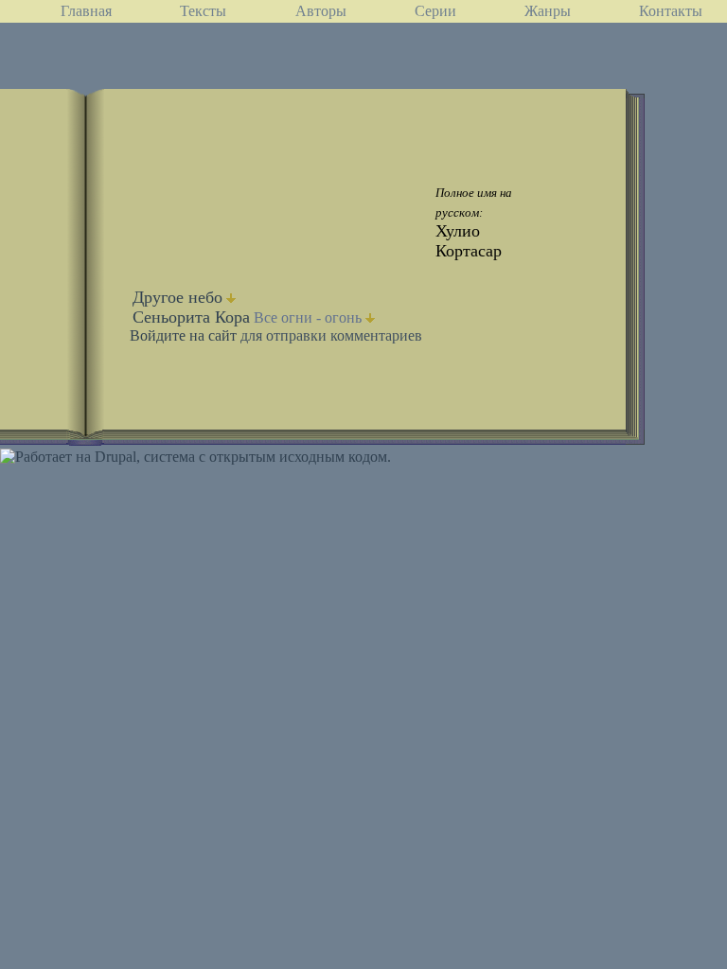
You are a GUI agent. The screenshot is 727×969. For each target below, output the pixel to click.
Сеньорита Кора (191, 317)
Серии (435, 11)
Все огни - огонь (308, 317)
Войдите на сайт (183, 335)
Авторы (320, 11)
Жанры (547, 11)
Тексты (203, 11)
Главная (86, 11)
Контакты (670, 11)
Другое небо (177, 297)
